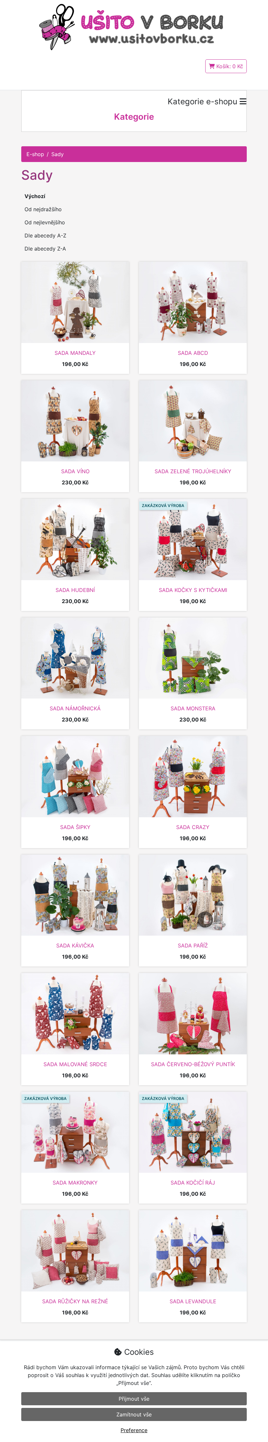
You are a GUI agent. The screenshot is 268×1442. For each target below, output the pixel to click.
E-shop (35, 154)
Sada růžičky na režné (75, 1301)
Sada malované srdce (75, 1064)
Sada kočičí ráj (193, 1182)
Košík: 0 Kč (229, 66)
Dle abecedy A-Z (45, 235)
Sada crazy (192, 827)
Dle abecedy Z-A (45, 248)
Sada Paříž (193, 945)
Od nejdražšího (43, 209)
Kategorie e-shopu (204, 101)
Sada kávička (75, 945)
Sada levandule (193, 1301)
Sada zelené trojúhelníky (193, 471)
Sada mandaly (75, 353)
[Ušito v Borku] (134, 26)
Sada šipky (75, 827)
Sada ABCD (193, 353)
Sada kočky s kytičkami (193, 590)
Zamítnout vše (134, 1414)
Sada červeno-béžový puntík (193, 1064)
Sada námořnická (75, 708)
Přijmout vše (134, 1398)
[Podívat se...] (75, 302)
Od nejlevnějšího (45, 222)
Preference (134, 1430)
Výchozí (35, 196)
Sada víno (75, 471)
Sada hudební (75, 590)
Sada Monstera (193, 708)
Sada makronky (75, 1182)
